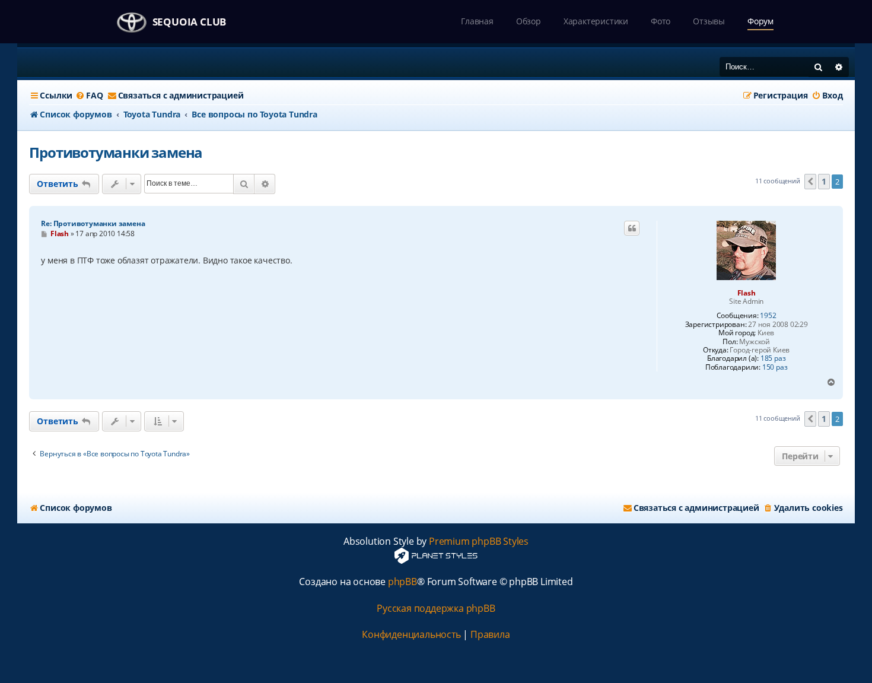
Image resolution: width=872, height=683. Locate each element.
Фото (660, 21)
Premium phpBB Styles (479, 541)
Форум (760, 21)
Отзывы (709, 21)
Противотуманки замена (115, 152)
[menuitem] (89, 95)
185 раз (773, 358)
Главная (477, 21)
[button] (810, 181)
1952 (768, 316)
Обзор (528, 21)
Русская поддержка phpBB (436, 608)
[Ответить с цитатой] (631, 228)
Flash (746, 293)
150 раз (775, 367)
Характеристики (596, 21)
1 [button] (824, 181)
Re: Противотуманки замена (93, 223)
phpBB (402, 582)
